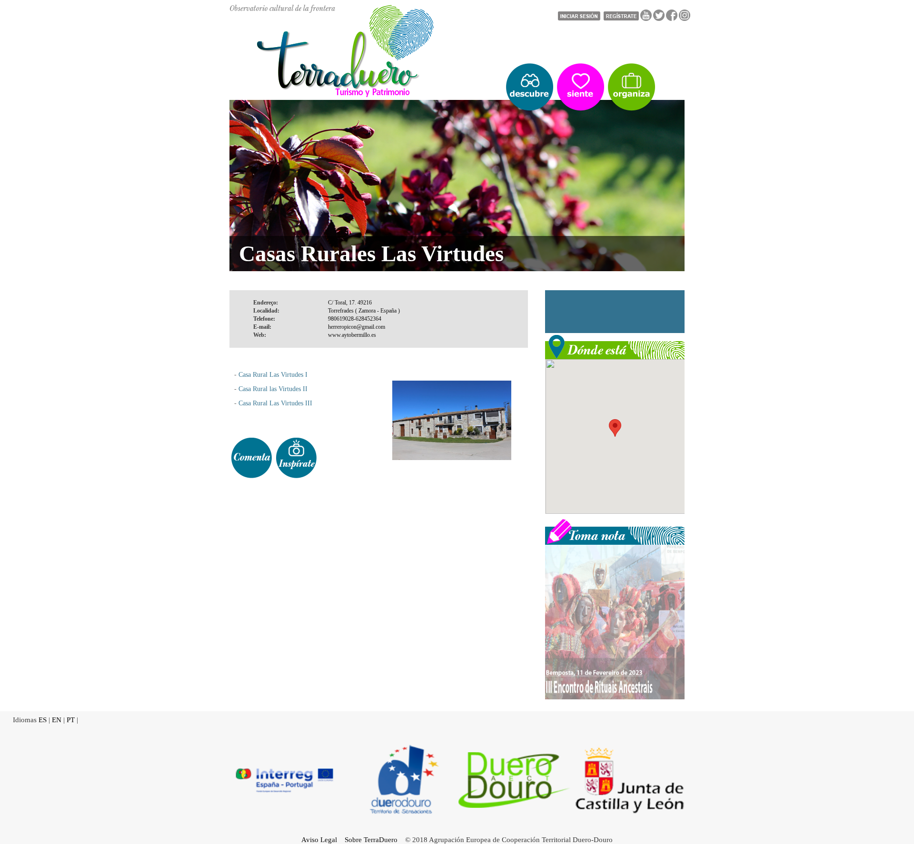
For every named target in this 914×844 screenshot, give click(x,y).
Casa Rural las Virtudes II (272, 389)
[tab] (251, 458)
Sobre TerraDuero (371, 840)
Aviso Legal (319, 840)
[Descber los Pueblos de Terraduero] (529, 87)
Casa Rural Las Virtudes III (275, 403)
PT (71, 720)
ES (43, 720)
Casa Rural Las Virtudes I (273, 374)
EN (56, 720)
